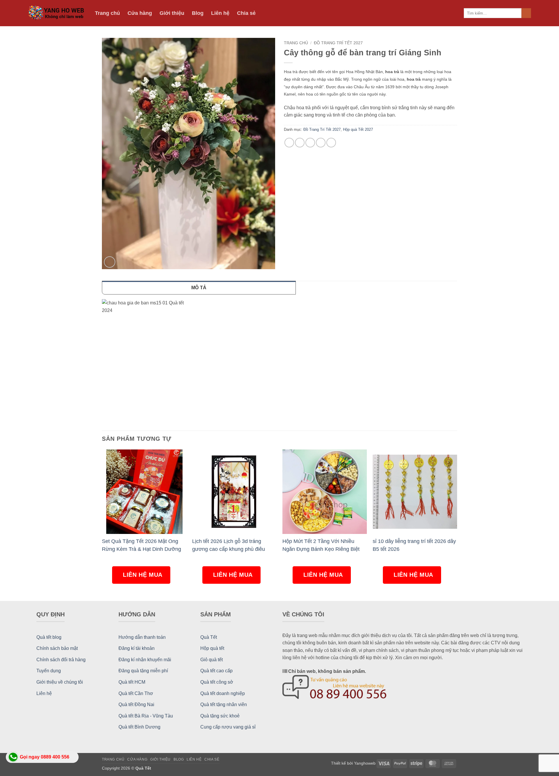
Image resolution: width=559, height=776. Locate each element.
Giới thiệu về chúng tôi (59, 682)
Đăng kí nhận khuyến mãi (144, 659)
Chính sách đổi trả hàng (61, 659)
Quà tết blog (48, 637)
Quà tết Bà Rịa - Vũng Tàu (145, 715)
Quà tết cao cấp (216, 670)
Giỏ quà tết (211, 659)
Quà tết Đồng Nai (136, 704)
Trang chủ (107, 13)
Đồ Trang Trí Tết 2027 (338, 43)
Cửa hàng (140, 13)
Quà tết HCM (131, 682)
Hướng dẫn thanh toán (142, 637)
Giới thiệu (172, 13)
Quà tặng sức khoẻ (220, 715)
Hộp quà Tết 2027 (358, 129)
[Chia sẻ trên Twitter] (300, 142)
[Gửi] (526, 13)
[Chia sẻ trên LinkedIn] (331, 142)
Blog (198, 13)
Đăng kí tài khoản (136, 648)
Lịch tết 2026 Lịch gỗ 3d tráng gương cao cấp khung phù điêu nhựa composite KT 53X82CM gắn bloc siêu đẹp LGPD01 (232, 545)
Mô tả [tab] (199, 287)
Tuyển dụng (48, 670)
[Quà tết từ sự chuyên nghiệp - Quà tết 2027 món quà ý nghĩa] (57, 13)
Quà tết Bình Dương (139, 726)
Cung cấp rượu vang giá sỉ (228, 726)
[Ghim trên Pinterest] (321, 142)
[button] (109, 262)
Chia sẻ (246, 13)
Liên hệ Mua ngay (142, 578)
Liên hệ (220, 13)
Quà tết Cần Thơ (135, 693)
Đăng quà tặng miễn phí (143, 670)
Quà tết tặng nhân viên (223, 704)
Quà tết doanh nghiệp (222, 693)
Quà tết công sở (216, 682)
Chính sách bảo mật (57, 648)
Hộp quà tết (212, 648)
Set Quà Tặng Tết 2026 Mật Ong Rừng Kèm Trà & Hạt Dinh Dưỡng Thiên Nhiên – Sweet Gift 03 (141, 545)
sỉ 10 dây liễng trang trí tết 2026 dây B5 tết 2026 (414, 545)
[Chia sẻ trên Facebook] (289, 142)
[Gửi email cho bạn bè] (310, 142)
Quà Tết (208, 637)
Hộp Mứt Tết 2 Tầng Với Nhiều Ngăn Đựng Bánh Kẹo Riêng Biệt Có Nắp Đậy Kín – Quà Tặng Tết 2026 (321, 545)
